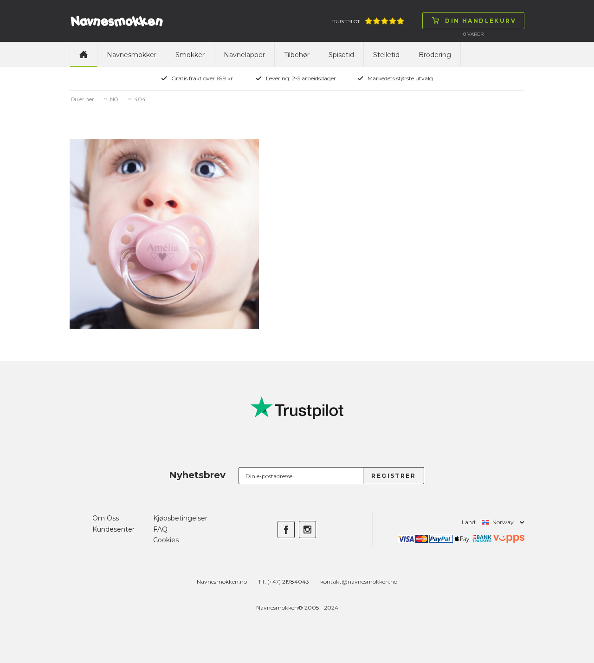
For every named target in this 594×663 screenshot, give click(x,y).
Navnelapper (244, 55)
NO (114, 99)
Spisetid (341, 55)
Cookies (166, 540)
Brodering (435, 55)
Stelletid (386, 55)
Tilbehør (297, 55)
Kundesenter (113, 529)
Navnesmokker (131, 55)
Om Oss (105, 518)
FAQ (160, 529)
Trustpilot (346, 22)
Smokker (190, 55)
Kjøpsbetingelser (180, 518)
